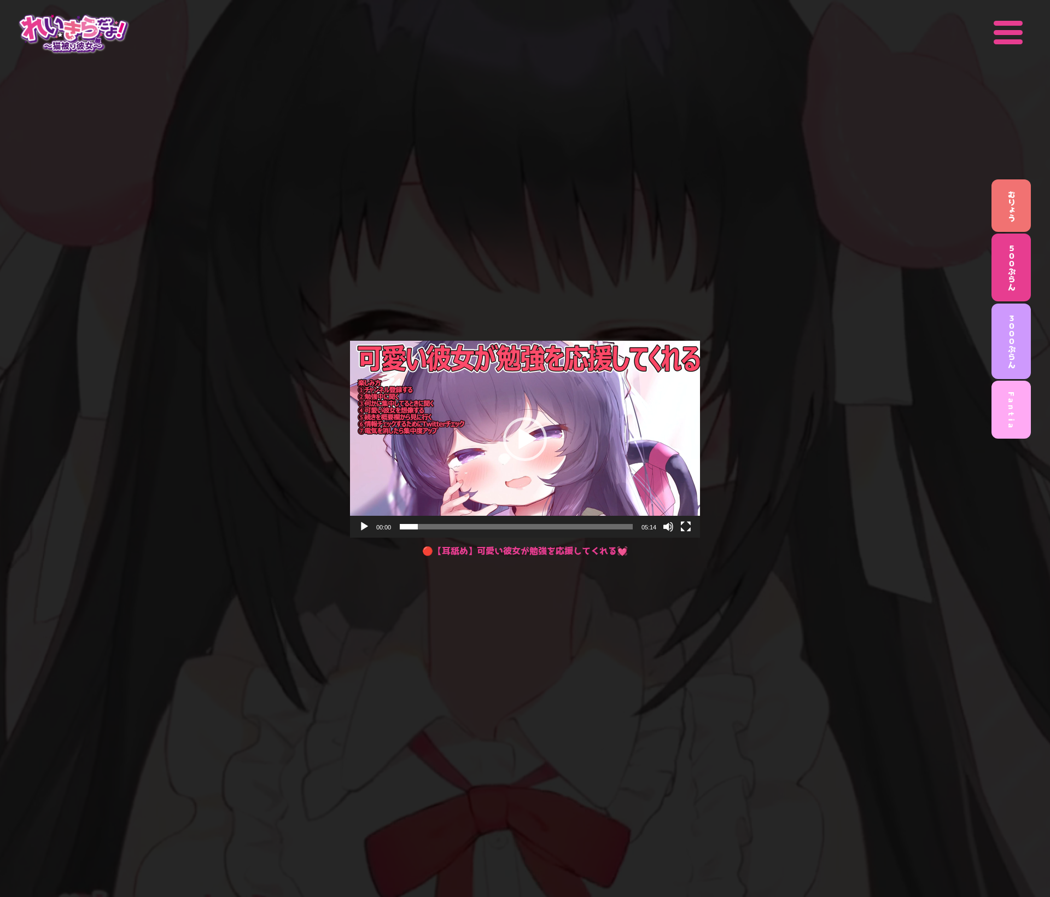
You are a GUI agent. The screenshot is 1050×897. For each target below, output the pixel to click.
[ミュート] (668, 526)
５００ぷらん (1011, 267)
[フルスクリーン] (685, 526)
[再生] (364, 526)
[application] (525, 439)
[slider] (516, 526)
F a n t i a (1011, 410)
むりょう (1011, 205)
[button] (525, 439)
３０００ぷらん (1011, 341)
